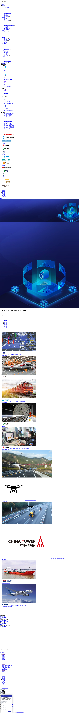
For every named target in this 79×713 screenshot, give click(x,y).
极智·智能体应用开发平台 (6, 667)
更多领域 (3, 678)
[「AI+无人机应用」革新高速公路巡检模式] (26, 558)
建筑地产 (3, 30)
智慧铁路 (3, 402)
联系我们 (3, 194)
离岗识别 (5, 38)
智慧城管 (3, 50)
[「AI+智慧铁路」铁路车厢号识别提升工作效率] (6, 401)
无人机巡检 (4, 559)
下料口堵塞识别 (6, 20)
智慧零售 (3, 176)
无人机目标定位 (4, 501)
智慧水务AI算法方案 (8, 115)
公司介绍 (3, 193)
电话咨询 (1, 621)
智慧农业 (5, 327)
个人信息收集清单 (5, 688)
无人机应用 (4, 43)
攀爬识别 (5, 42)
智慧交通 (3, 56)
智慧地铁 (3, 426)
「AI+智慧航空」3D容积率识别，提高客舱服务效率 (17, 605)
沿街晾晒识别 (6, 53)
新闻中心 (3, 190)
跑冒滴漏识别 (6, 18)
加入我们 (3, 195)
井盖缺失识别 (6, 52)
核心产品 (3, 664)
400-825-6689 (5, 621)
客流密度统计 (6, 26)
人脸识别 (5, 41)
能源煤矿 (3, 165)
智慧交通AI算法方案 (7, 116)
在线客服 (1, 618)
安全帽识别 (6, 32)
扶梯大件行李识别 (7, 28)
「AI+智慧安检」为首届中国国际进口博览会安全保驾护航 (19, 448)
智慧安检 (3, 449)
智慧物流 (5, 325)
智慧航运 (3, 583)
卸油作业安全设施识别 (7, 13)
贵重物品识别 (6, 27)
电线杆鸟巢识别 (6, 15)
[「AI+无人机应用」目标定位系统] (13, 500)
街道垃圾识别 (6, 55)
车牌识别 (5, 62)
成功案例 (3, 670)
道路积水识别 (6, 51)
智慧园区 (3, 37)
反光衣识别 (6, 31)
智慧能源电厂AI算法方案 (9, 125)
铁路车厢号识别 (7, 402)
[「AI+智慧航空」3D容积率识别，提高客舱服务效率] (5, 605)
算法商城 (3, 654)
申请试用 (1, 624)
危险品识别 (7, 449)
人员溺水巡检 (6, 44)
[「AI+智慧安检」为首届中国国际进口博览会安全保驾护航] (6, 448)
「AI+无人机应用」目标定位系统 (30, 500)
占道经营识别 (6, 54)
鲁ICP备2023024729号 (20, 712)
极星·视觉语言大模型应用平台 (7, 665)
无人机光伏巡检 (6, 49)
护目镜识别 (6, 19)
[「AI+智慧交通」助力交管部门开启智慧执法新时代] (3, 354)
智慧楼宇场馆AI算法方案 (9, 127)
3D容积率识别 (4, 606)
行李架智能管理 (9, 606)
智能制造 (3, 17)
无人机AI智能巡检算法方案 (9, 113)
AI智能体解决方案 (5, 669)
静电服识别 (6, 14)
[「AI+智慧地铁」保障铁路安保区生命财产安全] (6, 425)
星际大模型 (4, 668)
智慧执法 (6, 355)
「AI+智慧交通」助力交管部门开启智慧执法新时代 (14, 354)
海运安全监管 (7, 583)
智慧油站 (5, 326)
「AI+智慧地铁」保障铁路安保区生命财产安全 (17, 425)
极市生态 (3, 191)
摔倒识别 (5, 40)
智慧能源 (3, 655)
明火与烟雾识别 (6, 16)
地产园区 (3, 154)
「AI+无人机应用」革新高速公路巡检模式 (57, 558)
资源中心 (3, 679)
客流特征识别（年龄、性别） (9, 25)
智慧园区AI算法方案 (7, 122)
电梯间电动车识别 (7, 39)
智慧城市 (5, 319)
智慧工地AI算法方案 (8, 124)
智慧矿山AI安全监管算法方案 (9, 126)
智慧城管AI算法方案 (8, 114)
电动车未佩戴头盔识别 (7, 61)
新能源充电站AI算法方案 (8, 128)
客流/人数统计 (6, 29)
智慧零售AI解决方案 (8, 121)
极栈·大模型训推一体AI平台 (6, 666)
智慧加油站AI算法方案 (7, 123)
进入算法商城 (5, 7)
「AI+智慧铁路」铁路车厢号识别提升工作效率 (17, 401)
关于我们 (3, 682)
